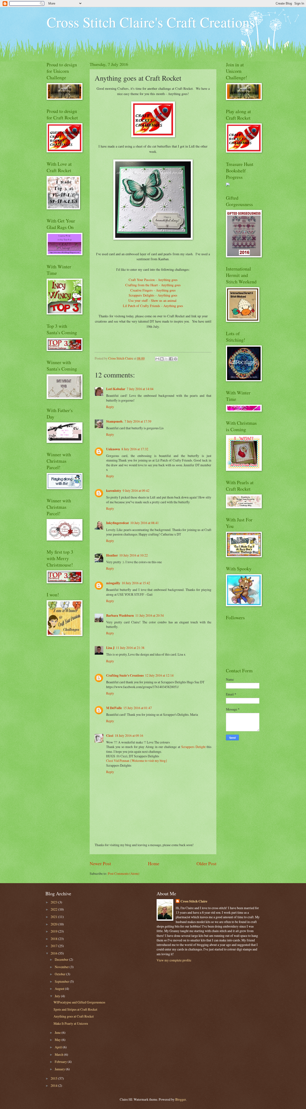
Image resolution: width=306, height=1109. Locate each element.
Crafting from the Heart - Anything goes (153, 285)
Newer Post (100, 863)
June (58, 1032)
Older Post (206, 863)
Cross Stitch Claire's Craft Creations (151, 22)
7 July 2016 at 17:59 (138, 421)
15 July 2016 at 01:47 (137, 708)
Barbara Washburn (120, 615)
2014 (54, 1085)
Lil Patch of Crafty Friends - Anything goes (153, 305)
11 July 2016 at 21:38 (130, 647)
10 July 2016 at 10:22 (133, 555)
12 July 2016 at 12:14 (159, 675)
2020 (54, 924)
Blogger (180, 1099)
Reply (110, 406)
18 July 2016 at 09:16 (129, 735)
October (60, 974)
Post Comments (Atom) (123, 873)
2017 (54, 946)
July (58, 996)
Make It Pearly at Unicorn (71, 1023)
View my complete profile (174, 960)
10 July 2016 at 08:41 (144, 522)
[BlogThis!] (161, 358)
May (58, 1039)
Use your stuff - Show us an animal (153, 300)
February (61, 1061)
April (59, 1047)
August (60, 988)
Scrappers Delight (194, 746)
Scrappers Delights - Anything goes (153, 295)
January (60, 1069)
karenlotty (113, 490)
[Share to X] (166, 358)
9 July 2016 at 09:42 (136, 490)
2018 (54, 938)
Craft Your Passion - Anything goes (153, 279)
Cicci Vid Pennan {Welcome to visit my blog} (136, 760)
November (62, 967)
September (62, 981)
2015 (54, 1078)
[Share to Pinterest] (175, 358)
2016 (54, 953)
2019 (54, 931)
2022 (54, 909)
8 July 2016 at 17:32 (134, 449)
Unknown (113, 449)
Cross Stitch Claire (193, 901)
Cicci (109, 735)
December (62, 959)
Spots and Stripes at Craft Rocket (75, 1009)
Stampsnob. (114, 421)
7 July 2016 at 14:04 (140, 389)
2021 (54, 916)
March (59, 1054)
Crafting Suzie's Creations (125, 675)
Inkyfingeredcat (117, 522)
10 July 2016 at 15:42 (136, 583)
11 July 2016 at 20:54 (149, 615)
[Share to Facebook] (171, 358)
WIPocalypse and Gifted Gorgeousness (79, 1002)
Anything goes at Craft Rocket (74, 1016)
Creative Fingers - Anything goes (153, 290)
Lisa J (110, 647)
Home (153, 863)
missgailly (113, 583)
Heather (112, 555)
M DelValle (114, 708)
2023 (54, 902)
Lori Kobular (115, 389)
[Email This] (157, 358)
